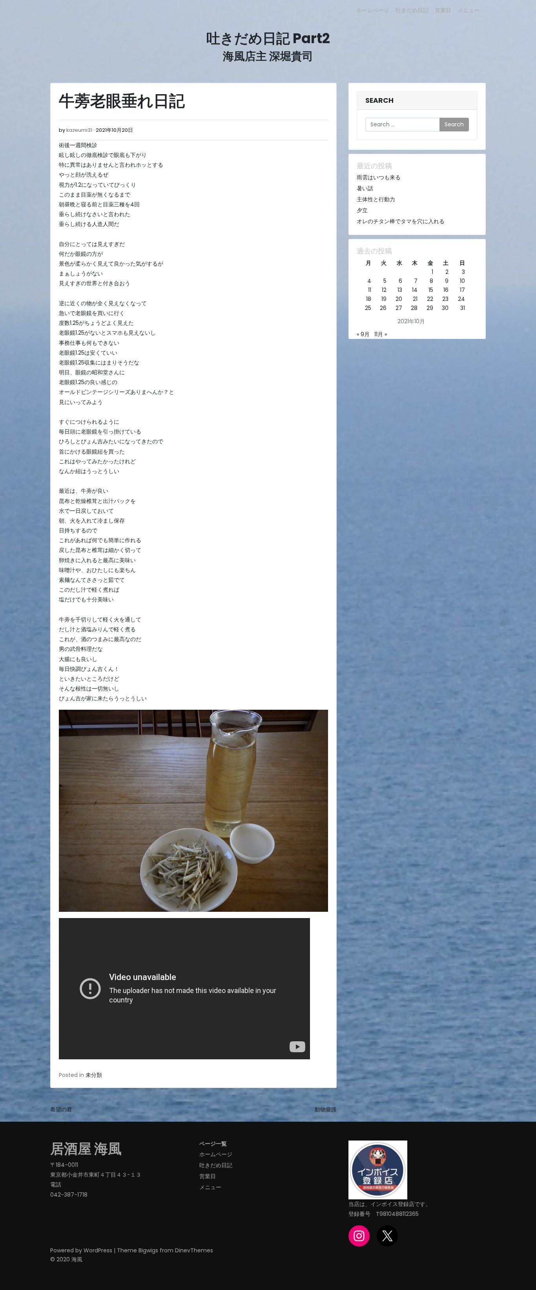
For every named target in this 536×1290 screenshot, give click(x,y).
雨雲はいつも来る (379, 177)
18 (368, 299)
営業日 (443, 10)
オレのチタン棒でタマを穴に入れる (401, 221)
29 (430, 308)
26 (383, 308)
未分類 (94, 1075)
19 (384, 299)
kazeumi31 (79, 130)
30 (445, 308)
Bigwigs (148, 1250)
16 (445, 290)
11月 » (380, 334)
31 (462, 308)
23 (445, 299)
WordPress (98, 1250)
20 (399, 299)
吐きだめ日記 (412, 10)
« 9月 (363, 334)
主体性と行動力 (376, 199)
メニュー (468, 10)
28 (414, 308)
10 (462, 281)
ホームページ (372, 10)
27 (399, 308)
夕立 (362, 210)
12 (384, 290)
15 (430, 290)
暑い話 (365, 188)
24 (461, 299)
